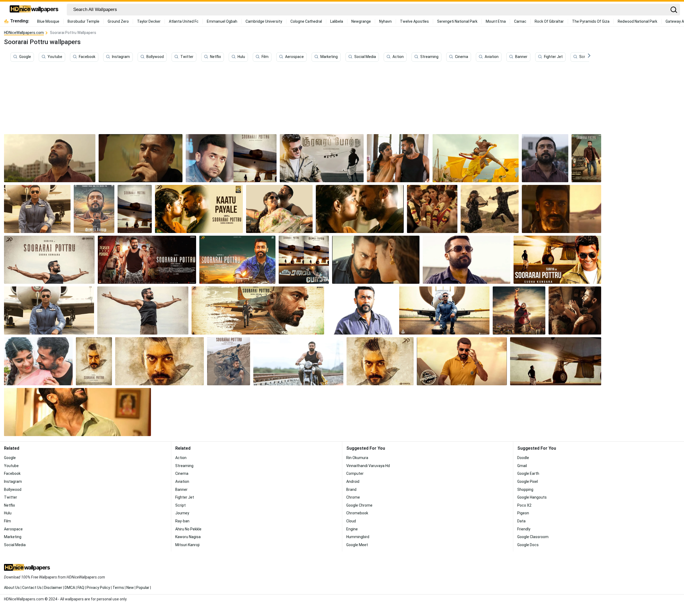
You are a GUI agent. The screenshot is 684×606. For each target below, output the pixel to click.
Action (398, 57)
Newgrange (361, 21)
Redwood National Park (637, 21)
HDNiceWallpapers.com (24, 32)
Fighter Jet (553, 57)
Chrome (353, 497)
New (130, 587)
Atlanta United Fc (184, 21)
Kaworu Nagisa (188, 537)
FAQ (80, 587)
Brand (351, 489)
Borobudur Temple (83, 21)
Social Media (365, 57)
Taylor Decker (149, 21)
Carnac (520, 21)
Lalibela (336, 21)
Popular (142, 587)
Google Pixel (527, 481)
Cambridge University (264, 21)
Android (352, 481)
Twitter (186, 57)
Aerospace (294, 57)
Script (584, 57)
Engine (352, 529)
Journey (182, 513)
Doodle (523, 458)
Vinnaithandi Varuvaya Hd (368, 466)
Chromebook (357, 513)
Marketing (329, 57)
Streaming (429, 57)
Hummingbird (357, 537)
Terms (118, 587)
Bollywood (155, 57)
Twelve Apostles (414, 21)
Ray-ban (182, 521)
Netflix (215, 57)
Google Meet (357, 545)
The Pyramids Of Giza (590, 21)
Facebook (87, 57)
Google (25, 57)
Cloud (351, 521)
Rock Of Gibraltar (549, 21)
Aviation (492, 57)
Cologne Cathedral (306, 21)
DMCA (70, 587)
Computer (355, 473)
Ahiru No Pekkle (188, 529)
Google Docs (528, 545)
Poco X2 (524, 505)
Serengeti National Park (457, 21)
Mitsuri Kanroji (187, 545)
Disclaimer (53, 587)
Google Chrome (359, 505)
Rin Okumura (357, 458)
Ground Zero (118, 21)
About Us (12, 587)
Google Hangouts (532, 497)
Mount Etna (496, 21)
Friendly (523, 529)
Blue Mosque (48, 21)
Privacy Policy (98, 587)
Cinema (461, 57)
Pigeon (523, 513)
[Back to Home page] (34, 9)
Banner (521, 57)
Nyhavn (385, 21)
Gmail (522, 466)
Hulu (241, 57)
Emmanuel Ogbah (222, 21)
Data (521, 521)
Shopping (525, 489)
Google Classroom (533, 537)
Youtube (55, 57)
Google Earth (528, 473)
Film (265, 57)
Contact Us (32, 587)
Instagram (121, 57)
